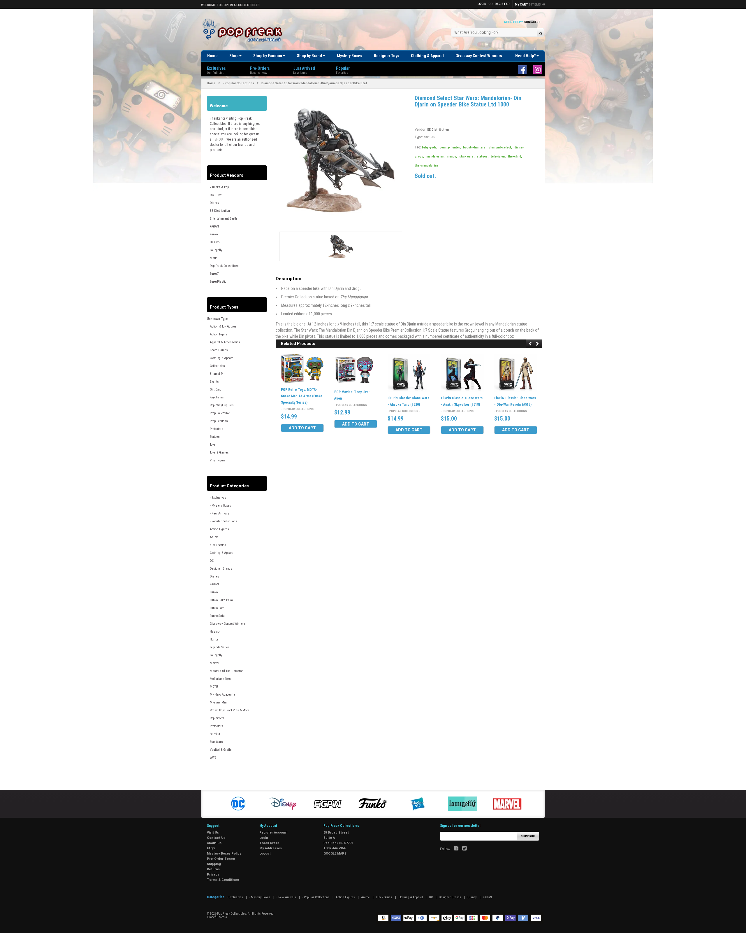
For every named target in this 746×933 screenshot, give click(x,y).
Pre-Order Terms (221, 859)
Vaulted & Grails (221, 750)
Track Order (269, 843)
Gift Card (215, 389)
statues (482, 156)
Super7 (214, 274)
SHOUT (219, 139)
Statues (215, 437)
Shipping (214, 864)
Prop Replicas (219, 421)
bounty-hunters (474, 147)
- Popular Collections (238, 83)
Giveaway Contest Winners (478, 55)
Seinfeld (215, 734)
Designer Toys (386, 55)
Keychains (217, 397)
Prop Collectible (220, 413)
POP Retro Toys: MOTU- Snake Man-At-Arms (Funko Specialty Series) (301, 396)
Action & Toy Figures (223, 326)
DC (212, 561)
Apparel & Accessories (225, 342)
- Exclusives (218, 498)
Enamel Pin (217, 374)
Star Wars (216, 742)
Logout (265, 853)
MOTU (214, 687)
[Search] (540, 33)
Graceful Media (217, 917)
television (498, 156)
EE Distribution (220, 211)
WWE (213, 757)
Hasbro (214, 242)
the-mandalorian (426, 165)
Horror (214, 639)
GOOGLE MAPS (334, 853)
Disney (214, 203)
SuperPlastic (218, 281)
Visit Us (213, 832)
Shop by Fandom (268, 55)
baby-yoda (429, 147)
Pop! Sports (217, 718)
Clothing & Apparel (427, 55)
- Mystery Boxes (220, 505)
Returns (213, 869)
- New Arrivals (219, 513)
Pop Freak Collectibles (224, 266)
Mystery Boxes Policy (224, 853)
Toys (213, 445)
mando (452, 156)
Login (263, 838)
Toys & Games (219, 452)
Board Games (219, 350)
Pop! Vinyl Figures (222, 405)
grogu (419, 156)
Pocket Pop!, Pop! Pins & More (229, 710)
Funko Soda (217, 616)
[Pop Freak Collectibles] (244, 30)
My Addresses (270, 848)
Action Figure (218, 334)
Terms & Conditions (223, 880)
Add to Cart (302, 428)
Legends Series (220, 647)
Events (214, 382)
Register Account (273, 832)
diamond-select (500, 147)
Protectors (216, 429)
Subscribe (528, 836)
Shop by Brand (310, 55)
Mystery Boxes (349, 55)
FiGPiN (214, 226)
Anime (214, 537)
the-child (515, 156)
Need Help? (525, 55)
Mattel (214, 258)
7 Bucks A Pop (219, 187)
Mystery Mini (219, 702)
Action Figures (219, 529)
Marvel (214, 663)
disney (519, 147)
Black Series (218, 545)
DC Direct (216, 195)
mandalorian (435, 156)
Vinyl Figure (218, 460)
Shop (234, 55)
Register (502, 4)
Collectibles (217, 366)
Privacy (213, 874)
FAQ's (211, 848)
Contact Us (532, 22)
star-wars (466, 156)
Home (212, 55)
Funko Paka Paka (221, 600)
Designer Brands (221, 568)
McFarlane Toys (220, 679)
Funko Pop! (217, 608)
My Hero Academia (222, 694)
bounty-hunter (450, 147)
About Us (214, 843)
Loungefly (216, 250)
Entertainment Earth (223, 218)
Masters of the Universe (226, 671)
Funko (214, 234)
